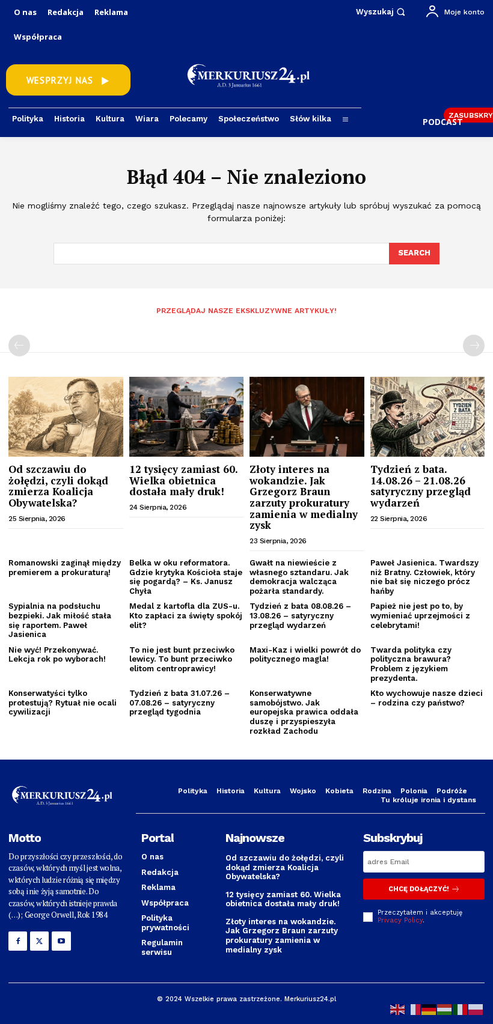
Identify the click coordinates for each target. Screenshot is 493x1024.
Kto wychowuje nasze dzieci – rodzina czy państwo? (426, 698)
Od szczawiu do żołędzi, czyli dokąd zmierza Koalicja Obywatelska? (58, 486)
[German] (429, 1009)
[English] (398, 1009)
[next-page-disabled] (474, 345)
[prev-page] (19, 345)
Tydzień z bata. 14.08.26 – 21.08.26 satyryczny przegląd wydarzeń (420, 486)
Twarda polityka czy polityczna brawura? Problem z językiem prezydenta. (411, 664)
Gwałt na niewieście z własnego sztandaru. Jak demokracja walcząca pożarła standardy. (299, 577)
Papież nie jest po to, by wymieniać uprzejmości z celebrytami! (420, 615)
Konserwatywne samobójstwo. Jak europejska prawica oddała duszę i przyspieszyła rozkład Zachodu (304, 712)
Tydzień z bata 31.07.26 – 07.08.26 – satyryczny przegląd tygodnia (179, 702)
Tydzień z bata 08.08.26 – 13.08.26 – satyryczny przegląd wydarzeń (300, 615)
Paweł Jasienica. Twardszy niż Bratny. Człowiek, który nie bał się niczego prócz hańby (424, 577)
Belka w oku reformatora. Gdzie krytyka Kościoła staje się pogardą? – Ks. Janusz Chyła (185, 577)
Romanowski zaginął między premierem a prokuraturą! (64, 567)
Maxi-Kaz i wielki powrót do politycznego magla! (305, 654)
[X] (39, 940)
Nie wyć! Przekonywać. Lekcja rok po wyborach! (57, 654)
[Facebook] (17, 940)
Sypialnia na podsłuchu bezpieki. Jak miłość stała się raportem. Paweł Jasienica (59, 620)
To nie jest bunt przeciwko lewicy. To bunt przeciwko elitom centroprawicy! (181, 659)
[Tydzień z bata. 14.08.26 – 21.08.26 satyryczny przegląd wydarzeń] (427, 417)
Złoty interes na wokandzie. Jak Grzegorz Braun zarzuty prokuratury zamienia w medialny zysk (304, 497)
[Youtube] (61, 940)
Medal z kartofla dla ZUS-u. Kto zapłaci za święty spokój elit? (185, 615)
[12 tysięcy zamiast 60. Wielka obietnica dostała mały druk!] (186, 417)
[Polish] (476, 1009)
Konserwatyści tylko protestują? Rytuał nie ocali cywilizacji (62, 702)
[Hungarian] (445, 1009)
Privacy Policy (400, 920)
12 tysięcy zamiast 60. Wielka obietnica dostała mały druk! (183, 480)
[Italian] (460, 1009)
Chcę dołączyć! (418, 889)
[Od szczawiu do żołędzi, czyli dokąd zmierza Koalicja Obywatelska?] (65, 417)
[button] (382, 11)
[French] (413, 1009)
